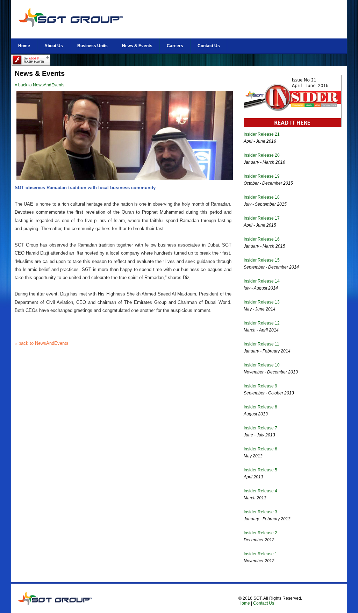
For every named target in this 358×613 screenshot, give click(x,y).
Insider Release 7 (260, 428)
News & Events (137, 45)
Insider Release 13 (262, 302)
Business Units (92, 45)
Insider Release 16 (262, 239)
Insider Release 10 (262, 365)
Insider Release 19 (262, 176)
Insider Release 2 (260, 532)
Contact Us (209, 45)
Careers (175, 45)
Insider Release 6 (260, 449)
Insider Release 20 (262, 155)
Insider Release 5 (260, 470)
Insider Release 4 (260, 491)
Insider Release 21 (262, 134)
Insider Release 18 (262, 197)
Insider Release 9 (260, 386)
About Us (53, 45)
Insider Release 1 (260, 553)
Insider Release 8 (260, 407)
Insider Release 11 (261, 344)
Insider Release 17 (262, 218)
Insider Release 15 (262, 260)
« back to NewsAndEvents (39, 85)
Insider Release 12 (262, 323)
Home (24, 45)
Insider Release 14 (262, 281)
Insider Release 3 (260, 511)
